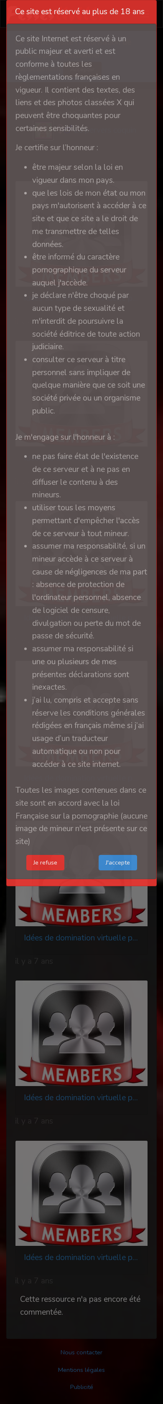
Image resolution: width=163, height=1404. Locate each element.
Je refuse (45, 862)
